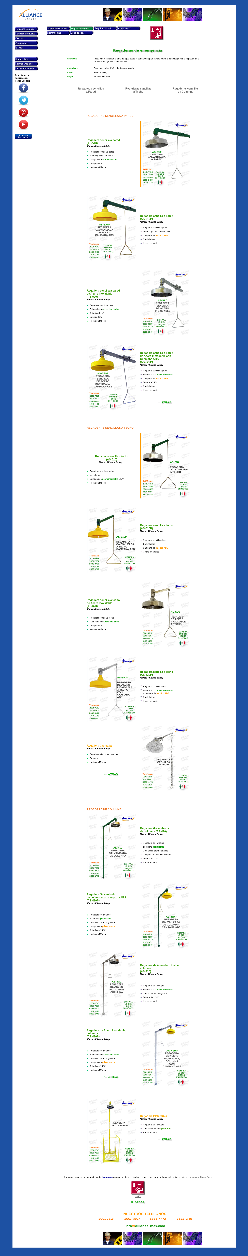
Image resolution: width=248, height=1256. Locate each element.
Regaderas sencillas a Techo (138, 90)
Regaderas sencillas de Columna (186, 90)
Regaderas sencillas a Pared (91, 90)
